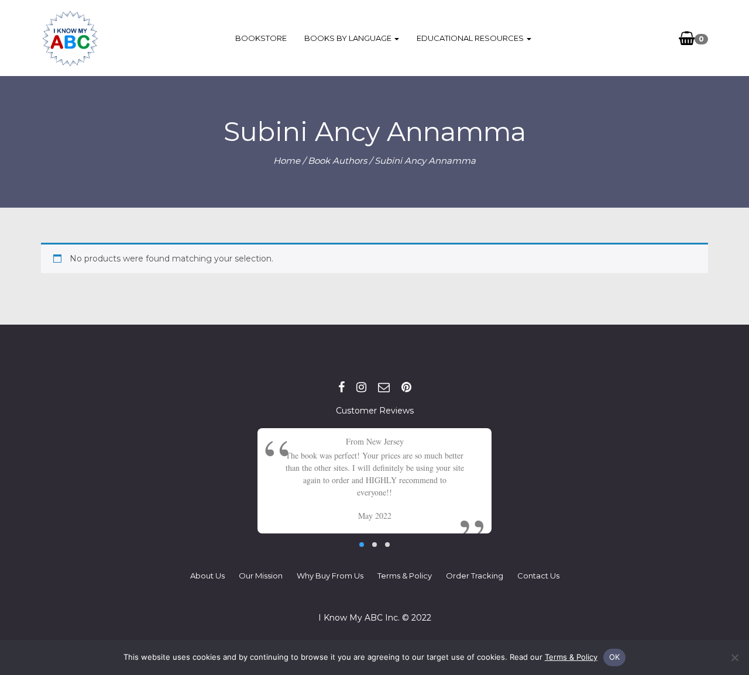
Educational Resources (471, 38)
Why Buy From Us (330, 575)
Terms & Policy (404, 575)
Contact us (538, 575)
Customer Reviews (375, 410)
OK (614, 657)
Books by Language (348, 38)
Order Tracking (474, 575)
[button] (361, 544)
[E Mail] (384, 387)
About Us (207, 575)
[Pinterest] (406, 387)
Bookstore (261, 38)
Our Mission (261, 575)
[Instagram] (361, 387)
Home (286, 160)
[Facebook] (341, 387)
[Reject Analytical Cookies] (734, 657)
